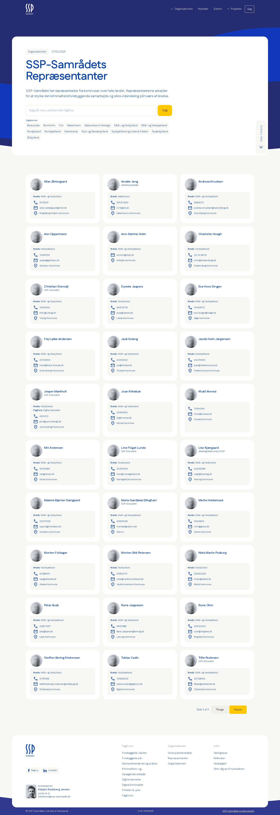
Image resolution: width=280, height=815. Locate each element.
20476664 (196, 360)
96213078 (118, 307)
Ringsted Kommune (201, 637)
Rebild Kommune (199, 584)
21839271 (196, 202)
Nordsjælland (53, 131)
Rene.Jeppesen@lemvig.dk (127, 631)
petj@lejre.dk (43, 631)
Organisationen (183, 9)
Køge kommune (199, 318)
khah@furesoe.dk (200, 414)
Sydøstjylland (160, 131)
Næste (238, 710)
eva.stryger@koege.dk (202, 313)
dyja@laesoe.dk (121, 313)
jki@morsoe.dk (121, 418)
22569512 (119, 412)
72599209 (119, 679)
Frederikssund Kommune (203, 371)
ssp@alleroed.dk (44, 579)
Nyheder (203, 9)
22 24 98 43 (197, 255)
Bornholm (49, 125)
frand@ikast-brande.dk (48, 365)
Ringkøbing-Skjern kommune (51, 213)
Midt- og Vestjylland (126, 125)
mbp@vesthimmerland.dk (126, 579)
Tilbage (220, 710)
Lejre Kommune (44, 637)
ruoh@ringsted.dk (200, 631)
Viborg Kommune (45, 318)
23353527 (119, 360)
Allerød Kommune (45, 584)
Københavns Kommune (125, 213)
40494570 (196, 307)
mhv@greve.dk (198, 526)
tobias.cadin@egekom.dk (126, 684)
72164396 (196, 409)
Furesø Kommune (200, 419)
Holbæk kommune (122, 260)
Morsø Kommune (122, 423)
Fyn (61, 125)
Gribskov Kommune (46, 266)
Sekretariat (71, 131)
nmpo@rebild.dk (199, 579)
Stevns (117, 532)
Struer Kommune (45, 479)
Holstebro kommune (46, 532)
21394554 (41, 307)
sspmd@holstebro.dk (47, 526)
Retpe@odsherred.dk (202, 684)
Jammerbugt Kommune (48, 427)
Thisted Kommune (122, 371)
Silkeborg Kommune (46, 689)
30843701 (118, 574)
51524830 (196, 521)
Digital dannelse (51, 410)
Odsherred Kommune (202, 689)
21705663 (41, 360)
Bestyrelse (33, 125)
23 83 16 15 (44, 793)
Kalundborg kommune (202, 213)
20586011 (41, 574)
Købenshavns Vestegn (97, 125)
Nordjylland (34, 131)
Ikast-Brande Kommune (48, 371)
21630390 (119, 202)
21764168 (41, 679)
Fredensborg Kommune (203, 266)
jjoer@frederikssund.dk (202, 365)
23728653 (196, 679)
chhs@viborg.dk (44, 313)
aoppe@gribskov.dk (46, 260)
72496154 (41, 255)
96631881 (118, 626)
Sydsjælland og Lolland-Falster (130, 131)
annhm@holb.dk (122, 255)
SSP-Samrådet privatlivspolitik (238, 811)
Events (218, 9)
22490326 (197, 574)
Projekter (236, 9)
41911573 (40, 416)
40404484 (41, 469)
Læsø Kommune (121, 318)
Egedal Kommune (122, 689)
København (74, 125)
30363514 (119, 469)
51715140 (40, 202)
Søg (249, 9)
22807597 (41, 626)
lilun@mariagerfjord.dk (125, 474)
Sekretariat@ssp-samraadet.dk (54, 796)
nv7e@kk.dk (119, 208)
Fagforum (128, 796)
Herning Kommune (200, 479)
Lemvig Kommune (122, 637)
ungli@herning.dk (200, 474)
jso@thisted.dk (121, 365)
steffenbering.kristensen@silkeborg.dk (55, 684)
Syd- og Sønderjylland (95, 131)
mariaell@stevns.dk (123, 526)
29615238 (118, 521)
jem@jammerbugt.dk (47, 421)
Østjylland (33, 138)
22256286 (197, 469)
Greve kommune (199, 532)
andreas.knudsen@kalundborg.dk (208, 208)
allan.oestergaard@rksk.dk (50, 208)
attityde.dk (62, 811)
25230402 (197, 626)
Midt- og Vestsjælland (154, 125)
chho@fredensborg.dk (202, 260)
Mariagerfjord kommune (125, 479)
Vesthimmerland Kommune (127, 584)
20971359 (41, 521)
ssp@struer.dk (43, 474)
